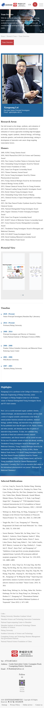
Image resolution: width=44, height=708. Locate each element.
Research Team (12, 36)
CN (29, 5)
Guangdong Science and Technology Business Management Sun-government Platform (20, 637)
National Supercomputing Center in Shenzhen (16, 622)
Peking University (7, 630)
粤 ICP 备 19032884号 (15, 702)
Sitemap (4, 705)
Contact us (38, 705)
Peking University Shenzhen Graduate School (16, 616)
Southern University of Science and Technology (17, 633)
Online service (27, 705)
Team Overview (7, 42)
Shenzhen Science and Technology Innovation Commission (20, 619)
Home (3, 36)
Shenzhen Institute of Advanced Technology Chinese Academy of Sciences (18, 626)
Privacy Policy (15, 705)
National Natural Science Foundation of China (16, 641)
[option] (22, 271)
